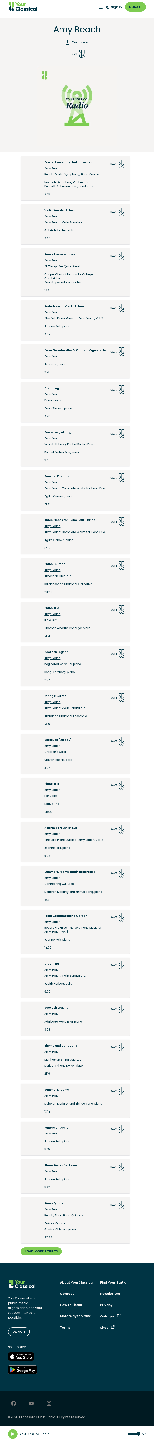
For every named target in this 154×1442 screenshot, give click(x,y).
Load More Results (41, 1251)
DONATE (18, 1331)
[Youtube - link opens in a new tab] (31, 1403)
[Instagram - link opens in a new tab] (49, 1404)
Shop (104, 1327)
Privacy (106, 1305)
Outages (107, 1316)
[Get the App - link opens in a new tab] (21, 1357)
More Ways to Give (75, 1316)
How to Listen (71, 1305)
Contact (67, 1293)
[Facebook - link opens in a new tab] (13, 1404)
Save (74, 54)
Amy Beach (52, 168)
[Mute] (144, 1434)
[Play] (13, 1434)
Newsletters (110, 1293)
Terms (65, 1327)
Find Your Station (114, 1282)
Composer (80, 42)
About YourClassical (76, 1282)
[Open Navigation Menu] (100, 7)
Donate (135, 7)
